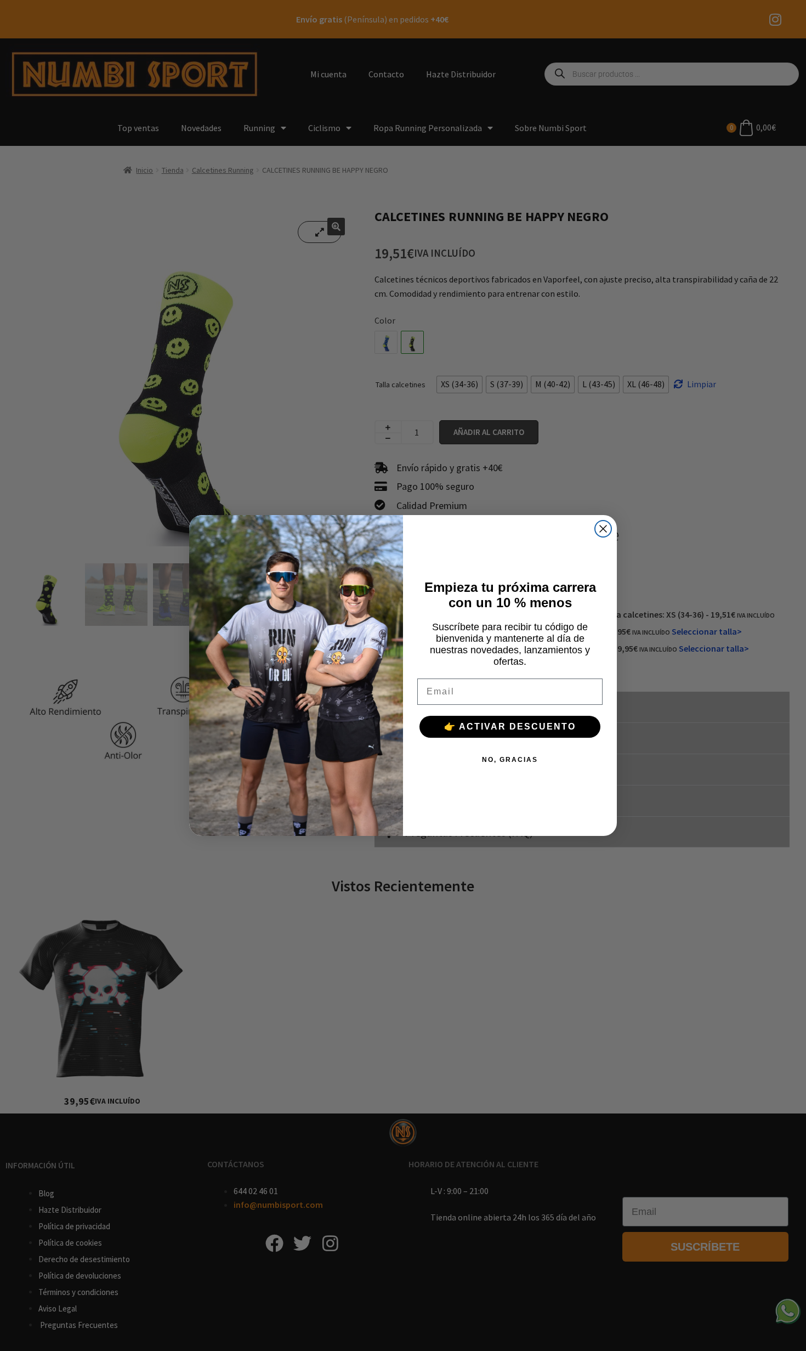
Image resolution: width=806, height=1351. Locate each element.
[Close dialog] (603, 529)
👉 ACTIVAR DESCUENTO (510, 726)
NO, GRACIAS (510, 760)
